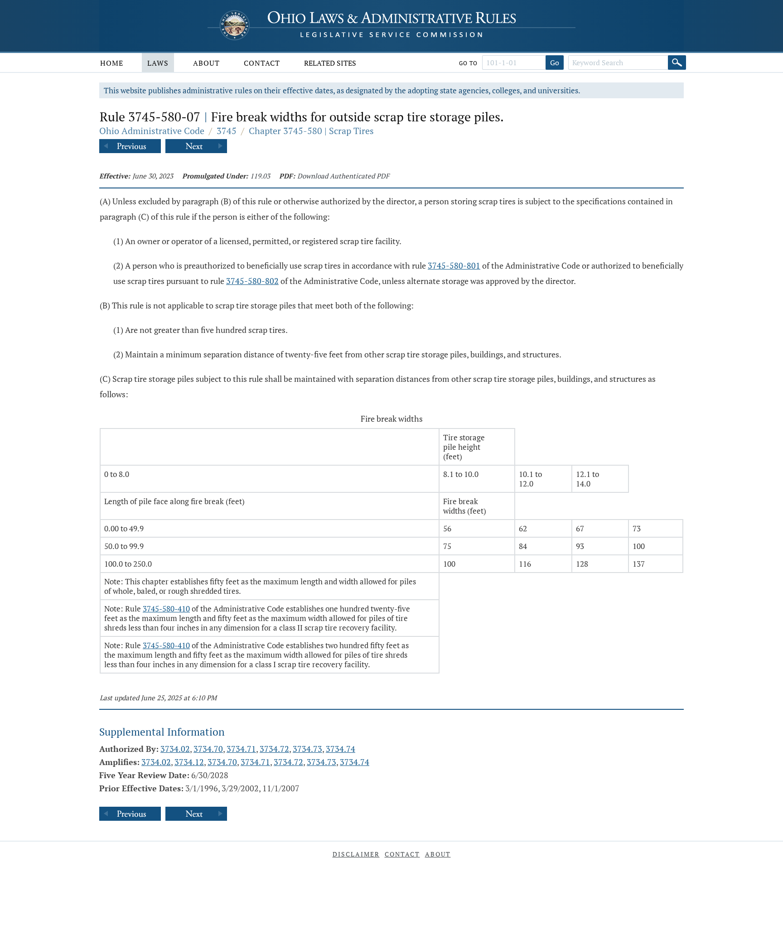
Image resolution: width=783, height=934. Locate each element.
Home (111, 63)
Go (554, 62)
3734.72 (274, 748)
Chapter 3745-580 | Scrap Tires (311, 131)
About (206, 63)
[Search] (677, 62)
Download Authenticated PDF (343, 175)
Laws (158, 63)
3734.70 (208, 748)
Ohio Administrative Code (151, 131)
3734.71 (241, 748)
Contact (262, 63)
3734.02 (175, 748)
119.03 (260, 175)
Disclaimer (356, 854)
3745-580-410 (166, 608)
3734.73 (307, 748)
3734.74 (340, 748)
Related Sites (330, 63)
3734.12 (189, 761)
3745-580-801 (454, 265)
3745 (227, 131)
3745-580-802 (252, 280)
